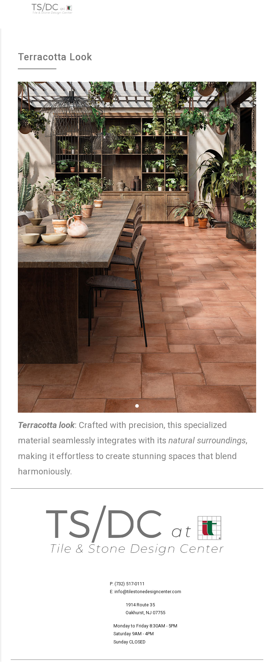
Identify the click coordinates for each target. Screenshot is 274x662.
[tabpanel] (137, 247)
